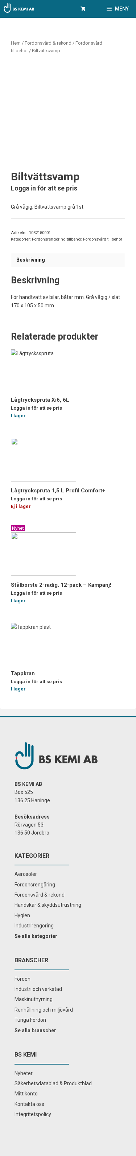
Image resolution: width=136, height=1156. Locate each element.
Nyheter (24, 1073)
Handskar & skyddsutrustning (48, 905)
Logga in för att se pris (44, 188)
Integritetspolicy (33, 1114)
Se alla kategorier (36, 936)
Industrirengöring (34, 926)
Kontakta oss (29, 1104)
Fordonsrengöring (35, 885)
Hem (16, 43)
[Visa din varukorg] (83, 9)
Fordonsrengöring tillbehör (56, 239)
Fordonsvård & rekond (48, 43)
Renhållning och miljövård (44, 1010)
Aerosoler (26, 874)
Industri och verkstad (38, 989)
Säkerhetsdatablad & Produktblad (53, 1083)
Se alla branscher (35, 1030)
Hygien (22, 915)
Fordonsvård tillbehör (102, 239)
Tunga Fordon (30, 1020)
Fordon (22, 979)
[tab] (68, 260)
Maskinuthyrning (34, 999)
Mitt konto (26, 1093)
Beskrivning (30, 260)
